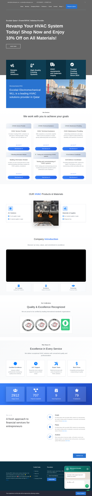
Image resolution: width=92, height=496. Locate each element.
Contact (55, 6)
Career (50, 6)
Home (21, 6)
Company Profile (35, 6)
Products (44, 6)
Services (27, 6)
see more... (64, 421)
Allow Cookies (80, 493)
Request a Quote (71, 6)
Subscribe (52, 479)
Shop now (13, 46)
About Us (36, 473)
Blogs (60, 6)
